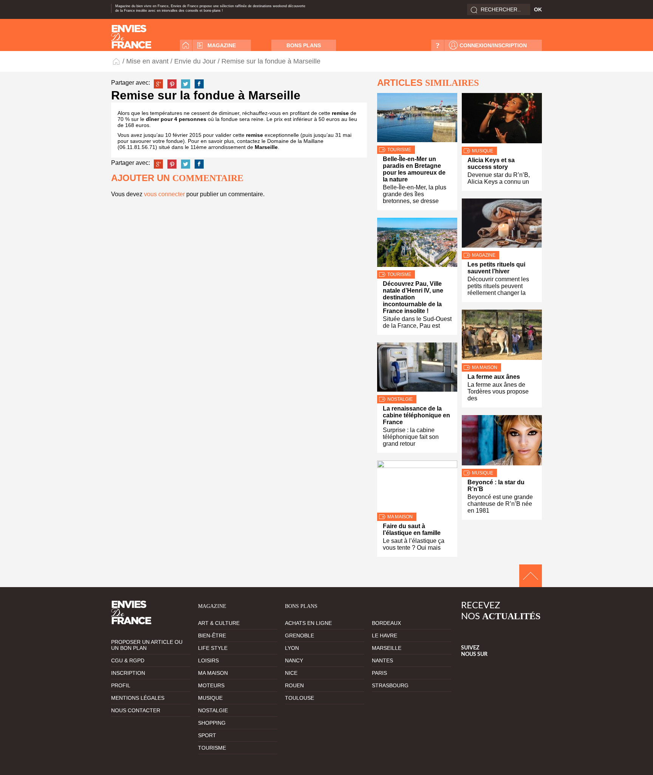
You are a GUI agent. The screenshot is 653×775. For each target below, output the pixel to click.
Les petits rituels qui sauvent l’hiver (496, 267)
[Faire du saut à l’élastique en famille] (417, 486)
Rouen (294, 685)
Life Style (212, 648)
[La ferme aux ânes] (502, 336)
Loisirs (208, 660)
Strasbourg (390, 685)
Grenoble (299, 635)
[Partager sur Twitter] (185, 83)
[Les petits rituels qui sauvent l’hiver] (502, 224)
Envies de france (131, 37)
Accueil (186, 45)
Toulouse (299, 698)
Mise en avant (147, 61)
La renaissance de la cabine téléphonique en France (416, 415)
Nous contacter (135, 710)
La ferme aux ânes (493, 377)
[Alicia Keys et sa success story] (502, 120)
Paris (379, 673)
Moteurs (211, 685)
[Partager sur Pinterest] (171, 83)
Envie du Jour (195, 61)
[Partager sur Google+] (158, 83)
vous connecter (164, 194)
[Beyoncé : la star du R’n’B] (502, 442)
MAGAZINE (221, 45)
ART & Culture (219, 623)
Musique (482, 150)
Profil (120, 685)
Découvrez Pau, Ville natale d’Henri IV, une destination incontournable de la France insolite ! (413, 297)
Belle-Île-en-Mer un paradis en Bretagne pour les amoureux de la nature (414, 169)
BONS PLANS (303, 45)
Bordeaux (386, 623)
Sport (207, 735)
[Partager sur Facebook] (199, 83)
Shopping (212, 723)
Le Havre (384, 635)
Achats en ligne (308, 623)
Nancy (294, 660)
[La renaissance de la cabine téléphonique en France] (417, 369)
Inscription (128, 673)
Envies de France (116, 61)
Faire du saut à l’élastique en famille (412, 529)
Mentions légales (137, 698)
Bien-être (212, 635)
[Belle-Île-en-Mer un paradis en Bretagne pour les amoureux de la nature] (417, 119)
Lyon (292, 648)
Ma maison (400, 516)
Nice (291, 673)
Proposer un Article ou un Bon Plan (147, 645)
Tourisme (399, 149)
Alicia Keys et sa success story (491, 163)
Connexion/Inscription (493, 45)
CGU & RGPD (127, 660)
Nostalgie (400, 399)
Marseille (386, 648)
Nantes (382, 660)
